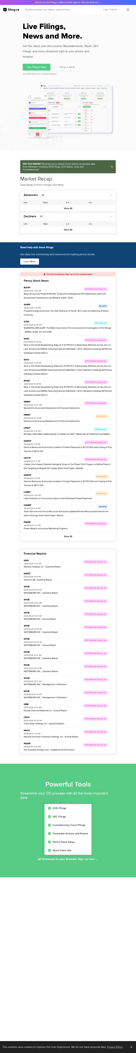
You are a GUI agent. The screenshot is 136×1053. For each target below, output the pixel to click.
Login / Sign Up (110, 9)
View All (68, 208)
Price (45, 203)
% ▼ (67, 203)
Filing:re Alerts (67, 67)
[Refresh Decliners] (41, 216)
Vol (90, 203)
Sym (25, 203)
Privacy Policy (115, 1047)
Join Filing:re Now (36, 67)
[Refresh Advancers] (43, 195)
